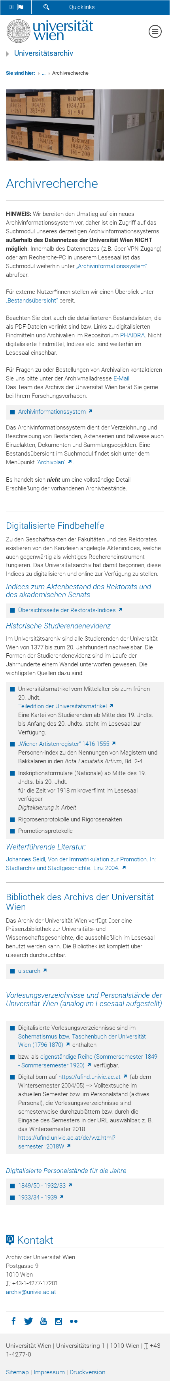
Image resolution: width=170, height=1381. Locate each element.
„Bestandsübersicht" (32, 300)
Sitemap (17, 1372)
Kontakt (33, 1240)
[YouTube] (43, 1320)
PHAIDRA (132, 335)
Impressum (49, 1372)
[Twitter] (28, 1320)
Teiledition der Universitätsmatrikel (63, 706)
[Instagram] (58, 1320)
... (43, 73)
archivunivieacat (31, 1292)
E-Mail (121, 378)
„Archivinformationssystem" (111, 266)
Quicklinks (82, 7)
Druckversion (88, 1372)
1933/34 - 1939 (38, 1197)
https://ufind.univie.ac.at (90, 1076)
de (12, 7)
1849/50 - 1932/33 (42, 1185)
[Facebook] (13, 1320)
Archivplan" (52, 462)
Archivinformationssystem (52, 411)
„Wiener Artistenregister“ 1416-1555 (64, 743)
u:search (30, 970)
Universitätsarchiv (43, 53)
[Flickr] (73, 1320)
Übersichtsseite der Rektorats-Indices (67, 610)
